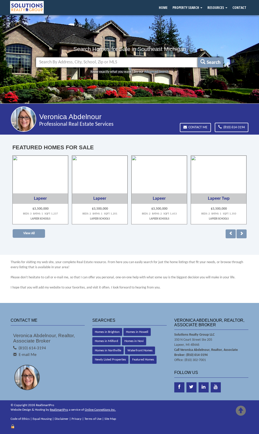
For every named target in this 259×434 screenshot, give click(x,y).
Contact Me (197, 127)
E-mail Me (27, 355)
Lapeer (40, 198)
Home (163, 7)
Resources (216, 7)
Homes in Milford (106, 341)
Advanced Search (156, 72)
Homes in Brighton (107, 332)
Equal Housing (42, 419)
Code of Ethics (20, 419)
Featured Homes (143, 359)
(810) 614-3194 (233, 127)
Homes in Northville (108, 350)
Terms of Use (92, 419)
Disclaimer (62, 419)
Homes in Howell (137, 332)
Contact (239, 7)
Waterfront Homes (140, 350)
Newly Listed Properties (110, 359)
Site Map (110, 419)
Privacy (76, 419)
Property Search (186, 7)
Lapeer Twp (219, 198)
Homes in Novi (134, 341)
